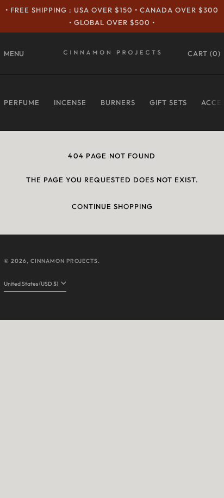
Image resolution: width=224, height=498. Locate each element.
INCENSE (70, 102)
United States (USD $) (31, 283)
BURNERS (118, 102)
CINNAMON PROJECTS (64, 261)
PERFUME (22, 102)
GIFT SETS (168, 102)
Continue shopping (112, 206)
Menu (14, 53)
